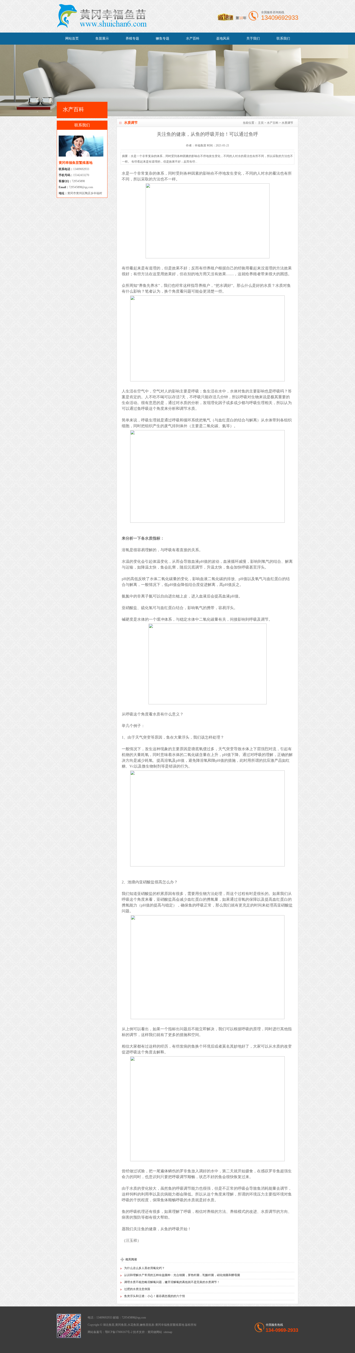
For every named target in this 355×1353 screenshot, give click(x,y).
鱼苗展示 (102, 38)
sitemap (167, 1332)
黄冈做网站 (155, 1332)
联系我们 (283, 38)
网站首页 (72, 38)
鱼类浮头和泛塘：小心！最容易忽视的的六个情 (154, 1296)
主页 (261, 122)
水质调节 (287, 122)
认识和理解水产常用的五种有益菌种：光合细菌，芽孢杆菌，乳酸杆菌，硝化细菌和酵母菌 (182, 1275)
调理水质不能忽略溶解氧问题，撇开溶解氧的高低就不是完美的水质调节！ (172, 1282)
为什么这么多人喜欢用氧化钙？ (144, 1268)
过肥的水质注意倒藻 (137, 1289)
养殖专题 (132, 38)
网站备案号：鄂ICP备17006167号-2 (110, 1332)
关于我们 (253, 38)
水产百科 (192, 38)
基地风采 (223, 38)
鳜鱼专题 (162, 38)
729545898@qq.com (81, 187)
